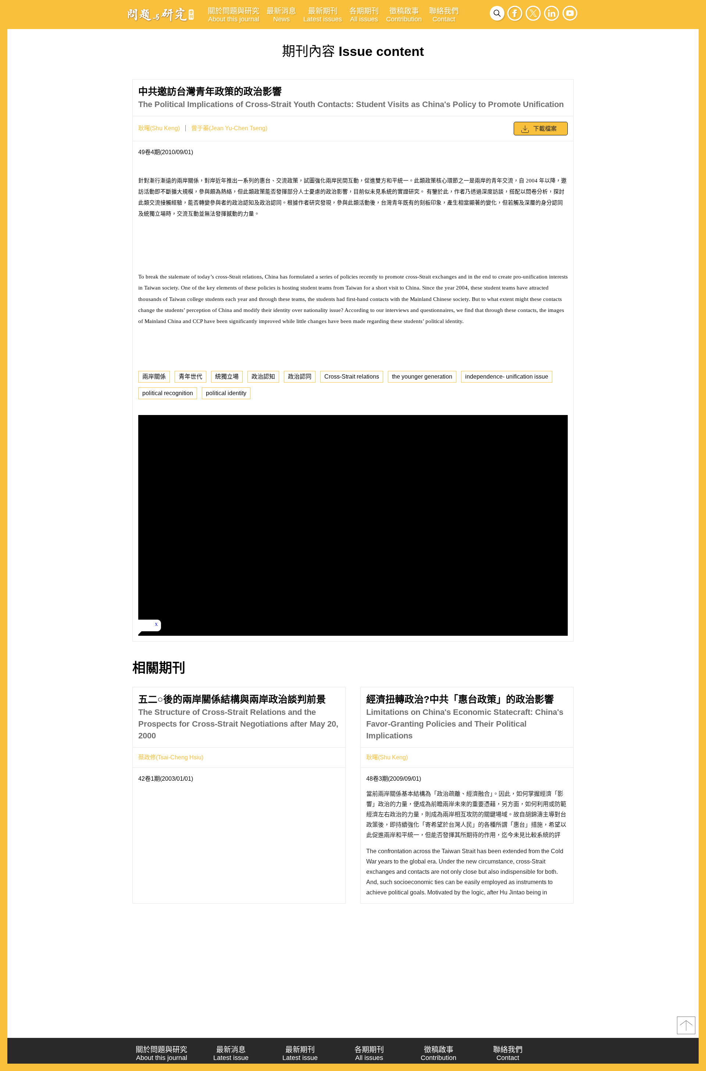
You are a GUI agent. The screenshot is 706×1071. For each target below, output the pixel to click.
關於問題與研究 (233, 15)
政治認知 (263, 376)
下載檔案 (545, 128)
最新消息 (281, 15)
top (686, 1025)
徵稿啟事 (404, 15)
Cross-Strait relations (351, 376)
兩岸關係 (154, 376)
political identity (226, 393)
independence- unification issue (506, 376)
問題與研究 (160, 14)
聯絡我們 (444, 15)
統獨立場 (227, 376)
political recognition (167, 393)
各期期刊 (364, 15)
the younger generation (422, 376)
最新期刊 (322, 15)
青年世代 (190, 376)
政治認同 (299, 376)
